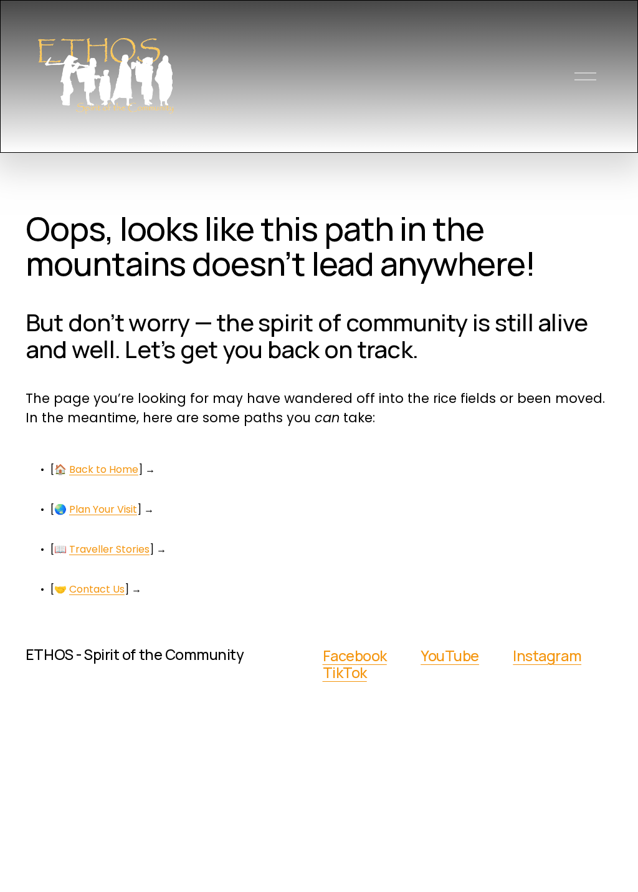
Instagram (547, 655)
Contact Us (97, 589)
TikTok (345, 672)
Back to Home (103, 469)
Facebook (355, 655)
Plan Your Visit (103, 509)
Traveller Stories (109, 549)
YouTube (450, 655)
